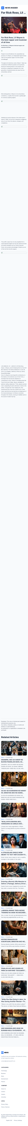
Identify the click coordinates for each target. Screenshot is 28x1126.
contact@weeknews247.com (8, 1061)
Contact (3, 1091)
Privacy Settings (18, 1120)
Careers (3, 1094)
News (2, 1076)
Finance (3, 1081)
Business (3, 1073)
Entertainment (4, 1078)
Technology (4, 1070)
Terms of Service (5, 1107)
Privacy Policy (4, 1104)
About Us (3, 1088)
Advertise (3, 1097)
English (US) (9, 1120)
